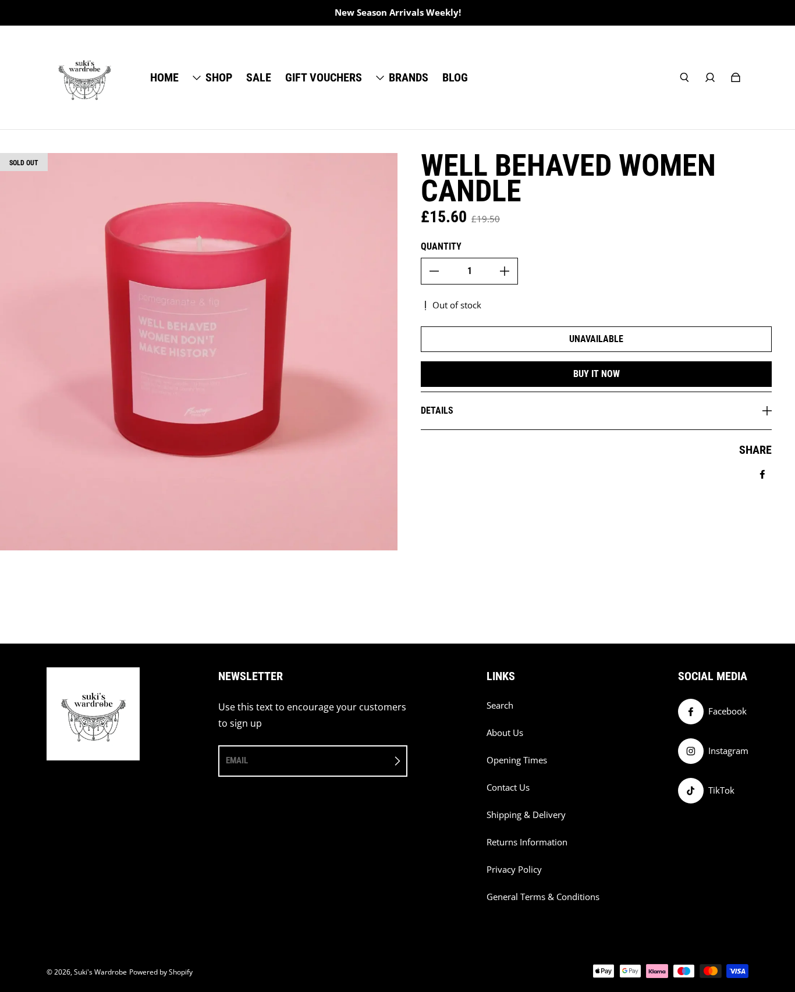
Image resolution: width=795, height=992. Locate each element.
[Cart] (735, 77)
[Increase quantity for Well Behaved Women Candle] (504, 271)
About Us (505, 733)
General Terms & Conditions (543, 897)
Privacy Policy (514, 869)
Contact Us (508, 787)
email (237, 760)
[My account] (710, 77)
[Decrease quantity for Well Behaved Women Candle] (434, 271)
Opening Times (517, 760)
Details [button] (437, 410)
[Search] (684, 77)
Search (500, 705)
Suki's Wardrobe (100, 972)
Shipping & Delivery (526, 815)
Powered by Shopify (161, 972)
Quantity (441, 246)
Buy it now (596, 373)
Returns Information (527, 842)
